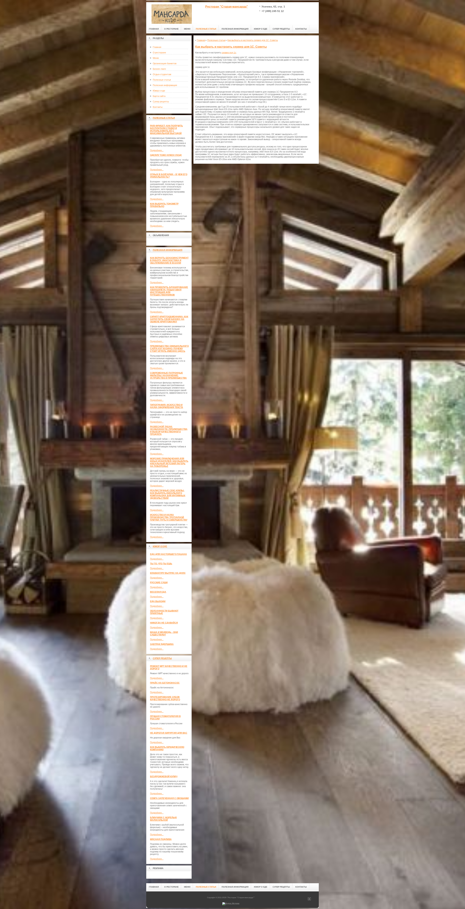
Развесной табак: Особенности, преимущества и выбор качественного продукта (168, 430)
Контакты (158, 107)
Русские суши (159, 582)
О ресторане (159, 52)
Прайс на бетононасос (165, 683)
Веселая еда (158, 592)
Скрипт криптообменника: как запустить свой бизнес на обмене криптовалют (169, 319)
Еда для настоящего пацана (168, 554)
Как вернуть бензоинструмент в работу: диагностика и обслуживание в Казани (169, 260)
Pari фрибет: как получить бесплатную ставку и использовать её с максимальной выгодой (166, 129)
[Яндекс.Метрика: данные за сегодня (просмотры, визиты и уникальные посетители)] (230, 903)
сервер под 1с (229, 52)
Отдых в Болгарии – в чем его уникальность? (168, 175)
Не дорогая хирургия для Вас (168, 733)
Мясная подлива (161, 839)
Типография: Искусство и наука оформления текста (166, 406)
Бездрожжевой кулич (163, 776)
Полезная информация (165, 85)
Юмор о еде (159, 90)
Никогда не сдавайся (164, 623)
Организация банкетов (164, 63)
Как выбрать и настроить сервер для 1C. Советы (231, 46)
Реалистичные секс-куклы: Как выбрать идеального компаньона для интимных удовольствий (167, 494)
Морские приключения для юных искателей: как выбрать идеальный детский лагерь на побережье (169, 462)
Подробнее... (156, 150)
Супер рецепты (161, 101)
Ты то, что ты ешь (161, 563)
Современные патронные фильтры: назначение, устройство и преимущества (168, 375)
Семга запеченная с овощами (169, 798)
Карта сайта (159, 96)
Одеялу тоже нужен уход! (166, 155)
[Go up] (309, 900)
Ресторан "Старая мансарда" (226, 6)
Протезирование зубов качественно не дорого (165, 698)
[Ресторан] (171, 13)
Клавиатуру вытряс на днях (167, 573)
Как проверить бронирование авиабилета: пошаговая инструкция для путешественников (169, 291)
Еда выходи (157, 601)
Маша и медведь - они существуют (164, 633)
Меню (156, 58)
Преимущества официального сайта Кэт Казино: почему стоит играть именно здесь (169, 348)
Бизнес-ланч (159, 69)
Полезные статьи (162, 80)
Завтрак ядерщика (162, 644)
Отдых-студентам (162, 74)
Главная (157, 47)
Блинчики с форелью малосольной (163, 818)
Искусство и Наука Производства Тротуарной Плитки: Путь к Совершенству (168, 517)
